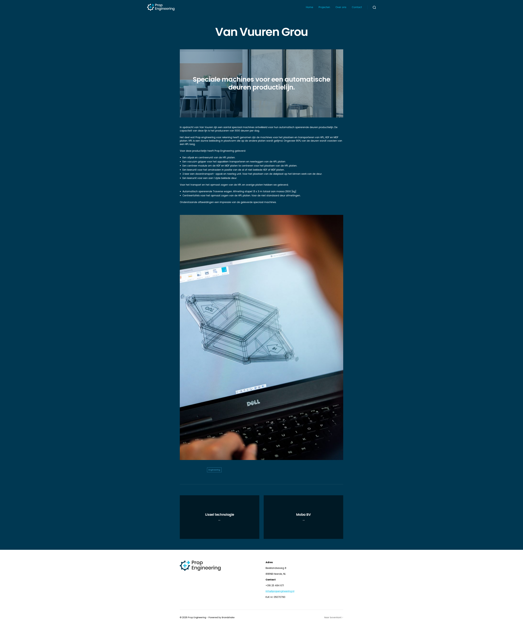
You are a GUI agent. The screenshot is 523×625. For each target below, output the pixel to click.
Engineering (214, 469)
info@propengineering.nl (280, 591)
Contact (357, 7)
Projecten (324, 7)
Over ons (340, 7)
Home (309, 7)
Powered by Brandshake (221, 617)
